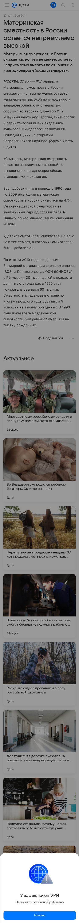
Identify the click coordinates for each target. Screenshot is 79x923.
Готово (39, 915)
